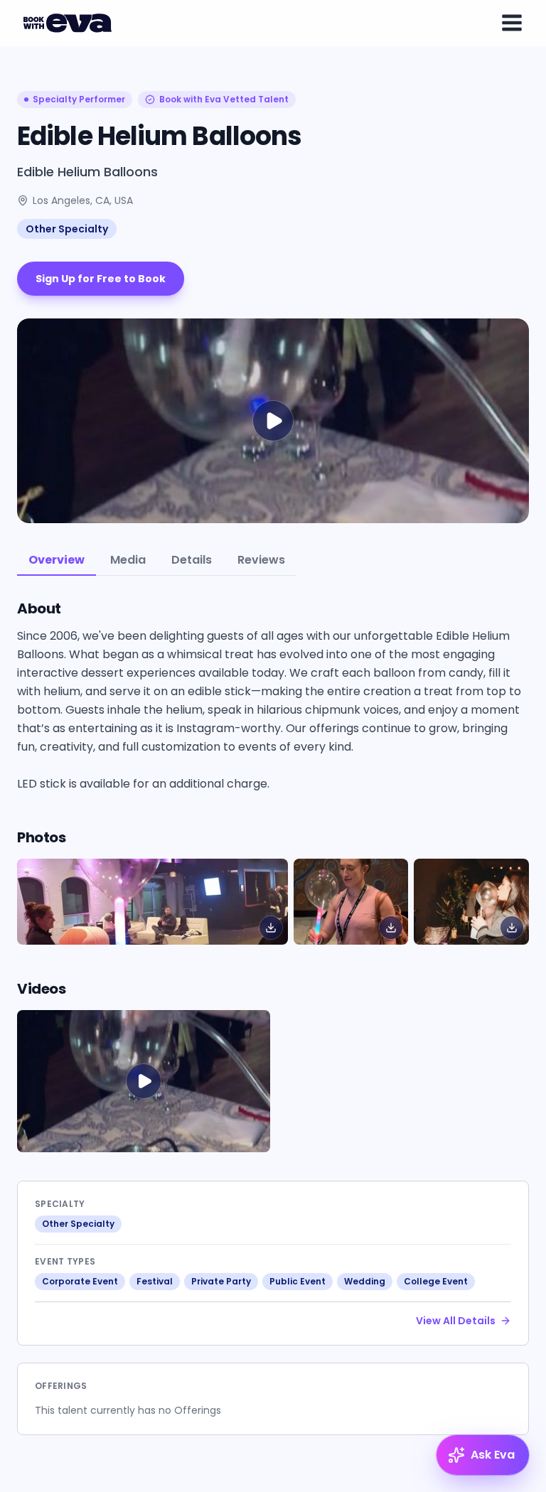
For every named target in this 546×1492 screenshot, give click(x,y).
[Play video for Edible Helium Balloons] (273, 420)
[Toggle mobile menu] (512, 23)
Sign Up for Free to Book (101, 279)
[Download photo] (270, 927)
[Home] (70, 23)
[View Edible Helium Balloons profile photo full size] (152, 902)
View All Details (456, 1321)
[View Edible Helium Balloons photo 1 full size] (351, 902)
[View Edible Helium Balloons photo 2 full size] (471, 902)
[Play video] (143, 1081)
